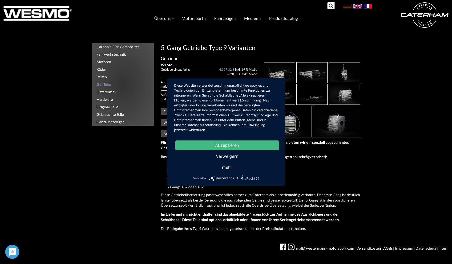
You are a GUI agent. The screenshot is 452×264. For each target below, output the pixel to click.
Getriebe (104, 84)
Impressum (404, 248)
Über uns (162, 18)
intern (443, 248)
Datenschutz (426, 248)
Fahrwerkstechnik (111, 54)
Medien (251, 18)
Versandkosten (368, 248)
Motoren (104, 61)
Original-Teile (107, 107)
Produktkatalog (283, 18)
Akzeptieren (227, 145)
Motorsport (193, 18)
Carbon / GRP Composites (118, 46)
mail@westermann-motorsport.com (325, 248)
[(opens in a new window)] (283, 247)
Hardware (105, 99)
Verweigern (227, 156)
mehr (227, 167)
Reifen (102, 76)
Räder (101, 69)
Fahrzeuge (224, 18)
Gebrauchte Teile (110, 114)
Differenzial (106, 91)
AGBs (388, 248)
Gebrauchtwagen (111, 122)
